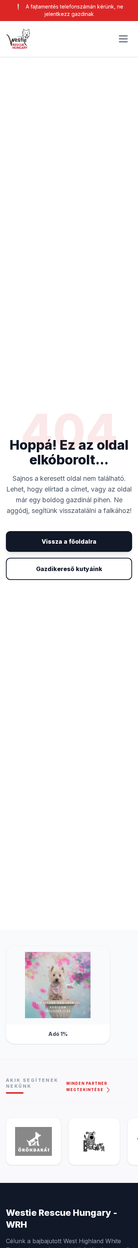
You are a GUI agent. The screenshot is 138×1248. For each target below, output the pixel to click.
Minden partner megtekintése (86, 1086)
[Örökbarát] (33, 1141)
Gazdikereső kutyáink (69, 569)
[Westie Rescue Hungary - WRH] (18, 39)
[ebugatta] (94, 1141)
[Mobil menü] (123, 39)
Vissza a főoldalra (69, 541)
